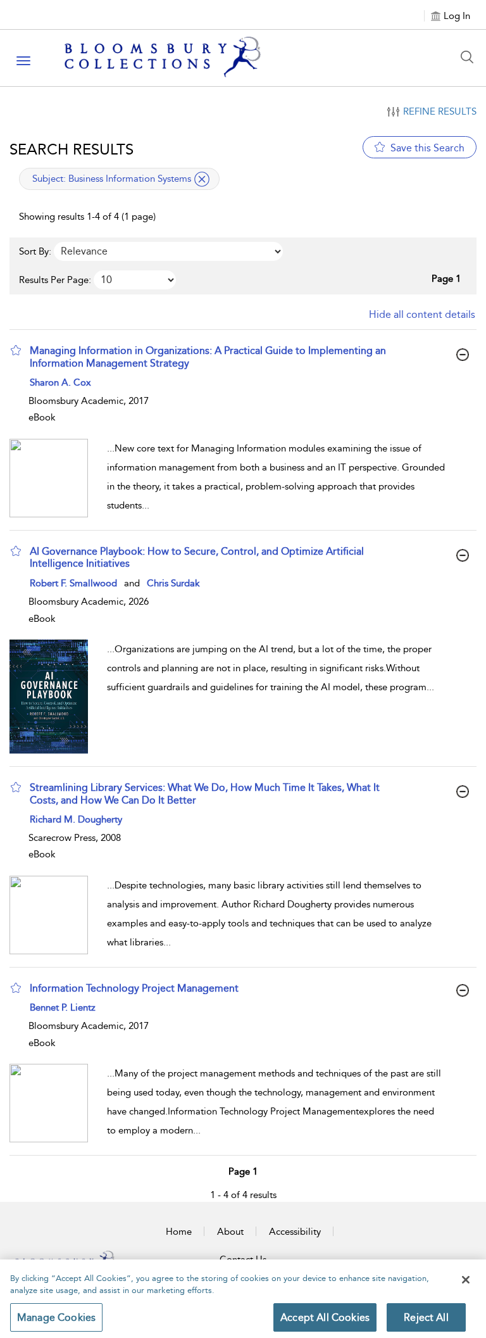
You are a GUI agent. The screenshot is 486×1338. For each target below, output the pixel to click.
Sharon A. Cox (60, 382)
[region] (243, 1298)
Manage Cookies (56, 1317)
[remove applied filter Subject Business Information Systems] (201, 179)
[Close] (466, 1280)
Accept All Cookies (325, 1317)
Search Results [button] (71, 149)
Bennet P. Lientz (63, 1007)
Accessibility (295, 1231)
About (230, 1231)
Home (179, 1231)
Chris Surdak (173, 583)
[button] (15, 350)
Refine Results (440, 111)
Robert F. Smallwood (73, 583)
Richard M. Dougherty (76, 819)
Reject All (426, 1317)
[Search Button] (470, 57)
